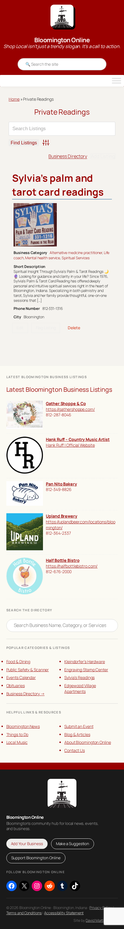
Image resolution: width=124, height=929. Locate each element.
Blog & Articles (77, 734)
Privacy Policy (100, 907)
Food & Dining (18, 661)
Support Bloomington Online (36, 857)
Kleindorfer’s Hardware (84, 661)
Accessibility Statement (64, 912)
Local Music (17, 742)
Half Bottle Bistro (62, 560)
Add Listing (103, 156)
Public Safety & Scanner (27, 669)
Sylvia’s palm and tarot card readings (58, 184)
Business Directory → (25, 693)
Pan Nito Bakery (61, 484)
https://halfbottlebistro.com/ (71, 566)
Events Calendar (21, 677)
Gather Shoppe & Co (66, 403)
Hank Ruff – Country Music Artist (78, 439)
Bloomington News (23, 726)
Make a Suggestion (72, 843)
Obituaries (15, 685)
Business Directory (67, 156)
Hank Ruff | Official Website (70, 445)
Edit (20, 327)
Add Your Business (27, 843)
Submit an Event (78, 726)
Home (14, 99)
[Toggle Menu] (116, 80)
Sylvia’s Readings (79, 677)
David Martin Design (102, 920)
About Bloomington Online (87, 742)
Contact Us (74, 750)
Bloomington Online (62, 40)
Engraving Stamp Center (86, 669)
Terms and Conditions (24, 912)
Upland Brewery (61, 516)
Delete (74, 327)
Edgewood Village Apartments (80, 688)
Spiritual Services (76, 257)
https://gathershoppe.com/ (70, 409)
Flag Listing (46, 327)
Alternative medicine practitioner (76, 252)
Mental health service (42, 257)
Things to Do (17, 734)
